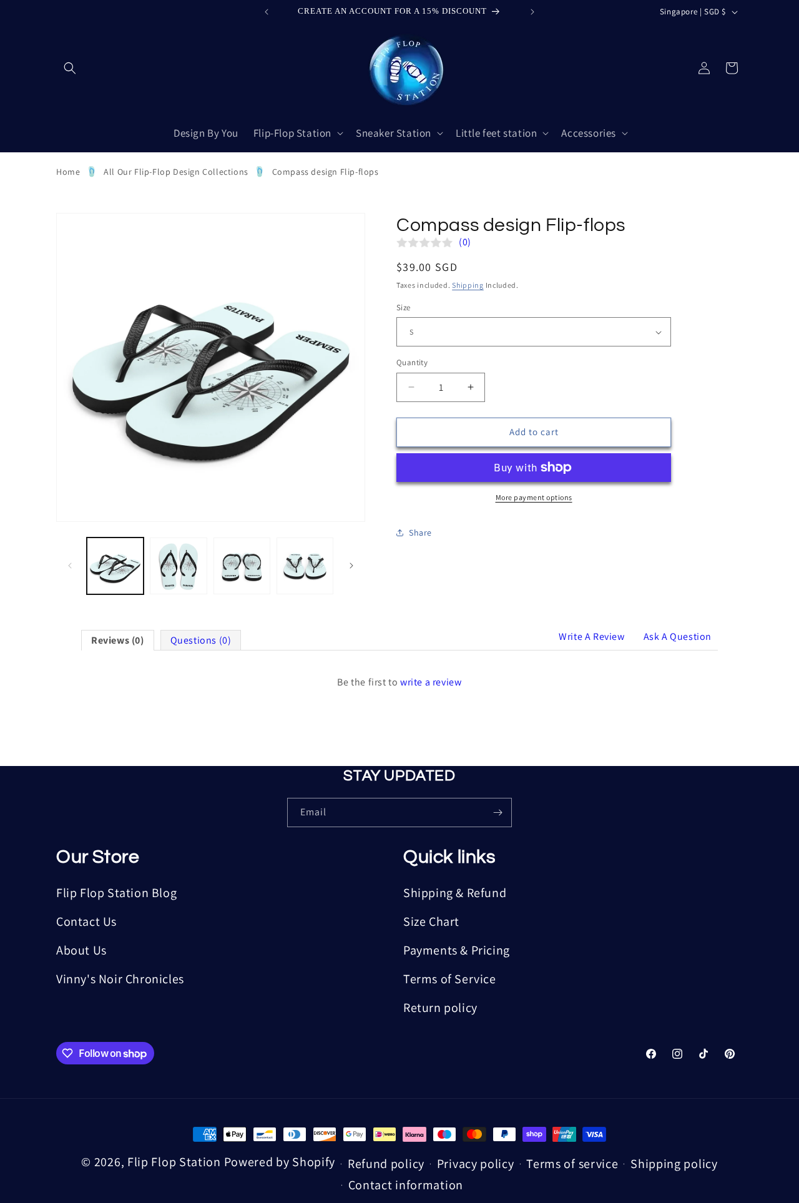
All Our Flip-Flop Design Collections (176, 171)
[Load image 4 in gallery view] (305, 566)
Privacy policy (475, 1164)
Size (403, 307)
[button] (70, 68)
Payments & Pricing (456, 950)
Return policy (440, 1007)
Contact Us (86, 921)
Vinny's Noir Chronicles (120, 979)
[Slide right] (351, 565)
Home (68, 171)
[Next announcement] (532, 12)
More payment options (534, 497)
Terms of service (572, 1164)
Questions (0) (201, 640)
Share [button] (420, 532)
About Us (81, 950)
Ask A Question (678, 636)
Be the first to (399, 682)
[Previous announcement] (266, 12)
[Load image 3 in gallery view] (241, 566)
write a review (430, 682)
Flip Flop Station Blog (116, 893)
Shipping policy (674, 1164)
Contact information (405, 1185)
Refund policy (386, 1164)
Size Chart (431, 921)
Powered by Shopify (280, 1162)
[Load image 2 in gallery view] (178, 566)
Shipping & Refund (454, 893)
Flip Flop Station (175, 1162)
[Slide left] (70, 565)
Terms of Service (449, 979)
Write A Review (591, 636)
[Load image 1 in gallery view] (115, 566)
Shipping (468, 285)
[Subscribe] (497, 812)
